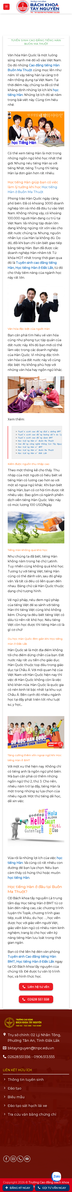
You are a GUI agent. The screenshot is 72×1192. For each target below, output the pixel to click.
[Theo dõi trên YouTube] (27, 1159)
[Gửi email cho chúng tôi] (13, 1159)
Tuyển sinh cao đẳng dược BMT (35, 438)
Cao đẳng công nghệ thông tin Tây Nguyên (41, 444)
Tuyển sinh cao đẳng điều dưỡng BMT (39, 431)
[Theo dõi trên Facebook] (6, 1159)
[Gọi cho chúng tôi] (20, 1159)
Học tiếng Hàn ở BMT (30, 447)
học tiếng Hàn (18, 877)
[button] (6, 7)
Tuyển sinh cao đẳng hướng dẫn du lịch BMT (43, 435)
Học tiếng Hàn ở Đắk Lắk (34, 268)
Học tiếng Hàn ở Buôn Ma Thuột (36, 441)
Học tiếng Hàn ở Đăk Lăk (32, 453)
